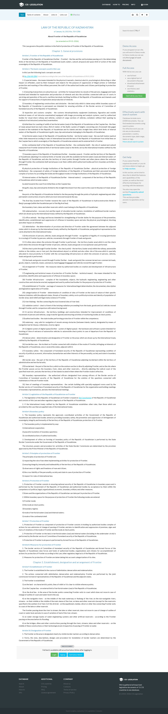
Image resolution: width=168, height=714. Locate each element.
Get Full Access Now (134, 96)
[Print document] (132, 15)
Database (106, 4)
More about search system (133, 142)
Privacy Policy (69, 692)
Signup (62, 655)
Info (133, 4)
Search (21, 684)
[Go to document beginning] (142, 15)
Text (22, 15)
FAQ (43, 689)
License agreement (48, 692)
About (45, 15)
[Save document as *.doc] (137, 15)
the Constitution (85, 398)
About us (67, 684)
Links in (54, 15)
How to (116, 4)
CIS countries (46, 684)
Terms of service (69, 689)
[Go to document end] (146, 15)
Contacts (67, 686)
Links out (63, 15)
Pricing (125, 4)
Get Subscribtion (75, 655)
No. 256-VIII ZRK (30, 76)
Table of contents (33, 15)
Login (144, 5)
